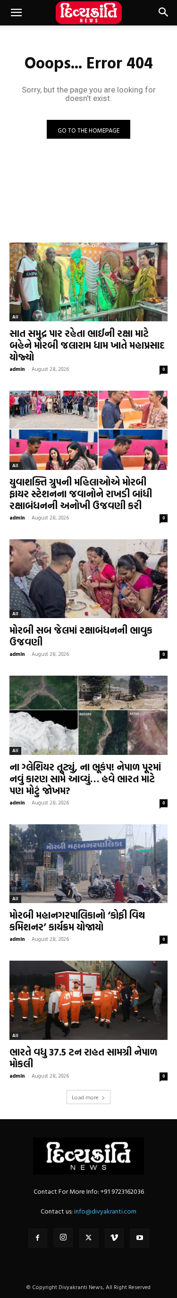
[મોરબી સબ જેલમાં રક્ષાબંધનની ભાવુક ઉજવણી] (88, 579)
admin (17, 369)
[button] (16, 12)
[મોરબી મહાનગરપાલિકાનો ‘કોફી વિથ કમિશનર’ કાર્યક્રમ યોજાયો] (88, 864)
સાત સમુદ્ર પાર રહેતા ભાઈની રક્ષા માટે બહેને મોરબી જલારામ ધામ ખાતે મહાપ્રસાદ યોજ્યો (87, 345)
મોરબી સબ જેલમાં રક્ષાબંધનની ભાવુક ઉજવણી (80, 635)
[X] (88, 1238)
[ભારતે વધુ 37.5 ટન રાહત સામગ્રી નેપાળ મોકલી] (88, 1000)
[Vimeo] (114, 1238)
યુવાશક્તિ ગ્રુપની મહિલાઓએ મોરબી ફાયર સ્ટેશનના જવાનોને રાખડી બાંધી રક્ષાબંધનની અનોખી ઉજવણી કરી (80, 493)
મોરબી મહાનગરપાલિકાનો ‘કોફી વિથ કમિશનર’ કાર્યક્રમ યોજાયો (77, 920)
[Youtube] (139, 1238)
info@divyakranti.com (105, 1211)
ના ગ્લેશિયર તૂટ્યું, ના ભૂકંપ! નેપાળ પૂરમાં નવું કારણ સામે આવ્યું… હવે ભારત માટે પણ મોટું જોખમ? (85, 778)
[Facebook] (37, 1238)
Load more (85, 1097)
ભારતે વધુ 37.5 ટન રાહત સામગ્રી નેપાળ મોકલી (83, 1057)
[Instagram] (63, 1237)
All (15, 316)
